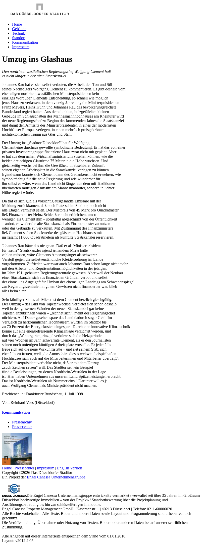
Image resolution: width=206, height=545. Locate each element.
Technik (18, 33)
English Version (69, 468)
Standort (18, 38)
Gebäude (19, 29)
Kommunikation (25, 42)
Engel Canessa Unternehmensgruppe (56, 477)
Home (17, 24)
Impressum (20, 47)
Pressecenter (22, 426)
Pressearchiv (22, 422)
